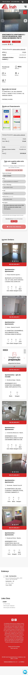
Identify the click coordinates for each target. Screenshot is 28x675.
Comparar (17, 41)
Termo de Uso (14, 648)
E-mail (3, 190)
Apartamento (19, 35)
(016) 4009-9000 (15, 1)
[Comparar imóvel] (25, 247)
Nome (3, 178)
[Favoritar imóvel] (25, 245)
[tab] (21, 12)
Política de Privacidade (14, 646)
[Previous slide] (2, 20)
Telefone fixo (7, 196)
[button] (22, 1)
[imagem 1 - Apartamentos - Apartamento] (14, 252)
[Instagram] (15, 620)
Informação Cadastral (9, 605)
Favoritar (7, 41)
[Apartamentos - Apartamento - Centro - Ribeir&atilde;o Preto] (12, 6)
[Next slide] (25, 20)
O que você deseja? (6, 173)
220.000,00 (22, 55)
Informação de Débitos (9, 607)
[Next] (24, 252)
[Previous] (4, 252)
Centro (5, 36)
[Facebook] (12, 620)
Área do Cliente (6, 1)
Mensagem (4, 202)
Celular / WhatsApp (6, 184)
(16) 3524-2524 (9, 583)
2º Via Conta (7, 603)
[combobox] (14, 175)
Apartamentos (8, 35)
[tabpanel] (14, 20)
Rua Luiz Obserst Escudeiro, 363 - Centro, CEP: (14, 578)
